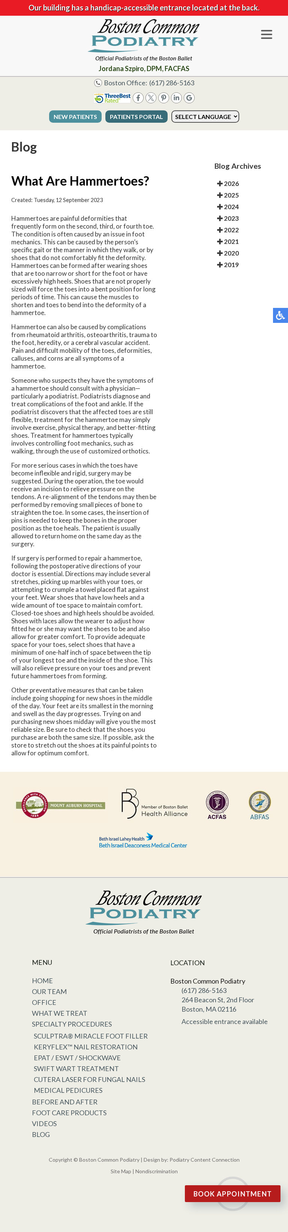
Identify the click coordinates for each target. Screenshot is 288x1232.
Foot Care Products (69, 1113)
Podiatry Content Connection (205, 1159)
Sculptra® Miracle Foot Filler (91, 1036)
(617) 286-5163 (171, 83)
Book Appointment (233, 1194)
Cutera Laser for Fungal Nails (89, 1079)
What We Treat (59, 1013)
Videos (44, 1123)
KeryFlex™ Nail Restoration (86, 1047)
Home (42, 980)
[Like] (138, 101)
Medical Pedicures (68, 1090)
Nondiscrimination (156, 1171)
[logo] (144, 40)
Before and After (65, 1102)
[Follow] (151, 101)
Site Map (121, 1171)
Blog (41, 1134)
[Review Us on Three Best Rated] (112, 101)
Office (44, 1002)
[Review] (189, 101)
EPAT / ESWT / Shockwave (77, 1058)
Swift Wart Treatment (76, 1068)
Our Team (49, 991)
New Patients (75, 116)
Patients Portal (136, 116)
